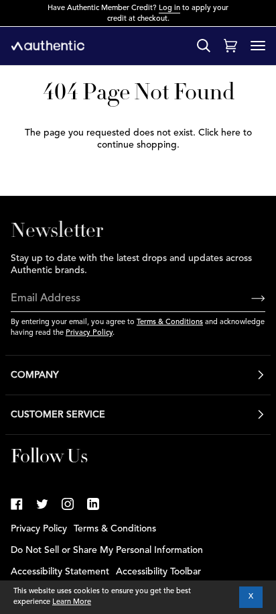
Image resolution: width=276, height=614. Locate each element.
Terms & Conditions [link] (115, 528)
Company (35, 375)
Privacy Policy (89, 333)
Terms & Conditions (170, 322)
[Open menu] (258, 45)
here (230, 133)
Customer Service (58, 414)
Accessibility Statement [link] (60, 571)
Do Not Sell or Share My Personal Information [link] (107, 550)
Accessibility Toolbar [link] (158, 571)
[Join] (247, 299)
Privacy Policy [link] (39, 528)
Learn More (71, 602)
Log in (169, 8)
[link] (17, 504)
